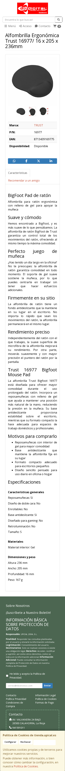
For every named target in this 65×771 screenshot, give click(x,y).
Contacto (44, 26)
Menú (11, 26)
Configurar (10, 741)
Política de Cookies (26, 766)
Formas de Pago (44, 702)
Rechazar (25, 741)
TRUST (38, 125)
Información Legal (45, 695)
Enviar (47, 685)
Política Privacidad (16, 699)
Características (17, 173)
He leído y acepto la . (27, 675)
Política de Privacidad (16, 666)
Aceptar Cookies (44, 742)
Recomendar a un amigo (24, 180)
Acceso (27, 26)
